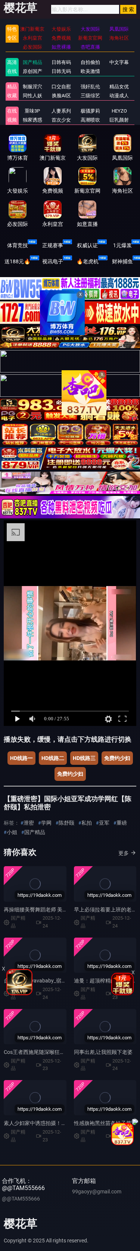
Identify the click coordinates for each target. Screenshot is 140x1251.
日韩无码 (61, 71)
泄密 (29, 823)
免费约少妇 (117, 758)
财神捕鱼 (122, 261)
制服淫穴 (32, 86)
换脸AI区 (61, 95)
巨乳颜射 (119, 120)
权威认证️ (87, 245)
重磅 (121, 823)
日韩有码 (61, 62)
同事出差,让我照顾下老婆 (103, 1052)
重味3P (32, 111)
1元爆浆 (122, 245)
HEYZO (119, 111)
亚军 (104, 823)
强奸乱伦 (90, 86)
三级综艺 (90, 95)
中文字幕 (119, 62)
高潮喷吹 (90, 120)
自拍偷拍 (90, 62)
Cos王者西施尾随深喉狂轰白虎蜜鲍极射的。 (55, 1052)
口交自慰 (61, 86)
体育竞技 (17, 245)
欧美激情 (90, 71)
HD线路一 (21, 758)
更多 (123, 853)
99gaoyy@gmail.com (96, 1192)
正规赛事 (52, 245)
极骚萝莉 (90, 111)
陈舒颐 (66, 823)
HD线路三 (84, 758)
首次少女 (61, 120)
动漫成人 (119, 95)
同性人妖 (32, 95)
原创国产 (32, 71)
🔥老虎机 (88, 261)
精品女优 (119, 86)
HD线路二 (52, 758)
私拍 (86, 823)
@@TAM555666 (21, 1199)
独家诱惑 (32, 120)
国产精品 (32, 62)
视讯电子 (52, 261)
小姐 (12, 832)
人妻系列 (61, 111)
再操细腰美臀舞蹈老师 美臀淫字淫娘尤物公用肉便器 (64, 910)
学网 (46, 823)
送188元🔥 (17, 261)
